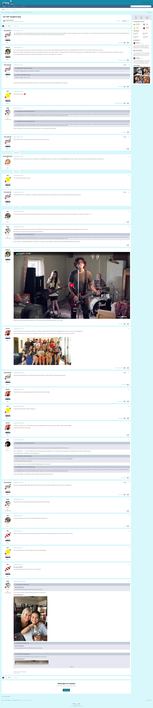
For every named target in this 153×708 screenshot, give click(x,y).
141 (8, 167)
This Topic (145, 6)
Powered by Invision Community (76, 706)
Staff (8, 9)
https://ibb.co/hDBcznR (18, 567)
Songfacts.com (15, 6)
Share (118, 20)
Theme (74, 703)
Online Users (13, 9)
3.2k (8, 103)
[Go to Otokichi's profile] (8, 51)
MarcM (116, 367)
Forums (3, 9)
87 (8, 118)
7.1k (8, 340)
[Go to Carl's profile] (8, 95)
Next (9, 677)
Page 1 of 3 (16, 677)
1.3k (8, 221)
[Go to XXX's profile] (8, 215)
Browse (4, 6)
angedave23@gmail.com (19, 594)
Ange (119, 42)
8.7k (8, 59)
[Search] (150, 6)
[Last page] (12, 26)
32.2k (8, 450)
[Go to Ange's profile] (8, 112)
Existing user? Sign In (146, 2)
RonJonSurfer (10, 20)
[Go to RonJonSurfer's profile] (4, 21)
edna (122, 42)
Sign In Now (66, 690)
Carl (8, 91)
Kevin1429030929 (7, 157)
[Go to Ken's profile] (8, 535)
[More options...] (129, 30)
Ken (8, 530)
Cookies (78, 703)
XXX (7, 211)
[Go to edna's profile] (8, 444)
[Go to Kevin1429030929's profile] (8, 161)
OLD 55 (8, 328)
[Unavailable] (30, 618)
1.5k (8, 542)
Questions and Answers (18, 21)
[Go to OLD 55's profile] (8, 333)
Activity (9, 6)
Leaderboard (22, 6)
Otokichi (7, 47)
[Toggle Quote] (15, 68)
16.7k (8, 42)
